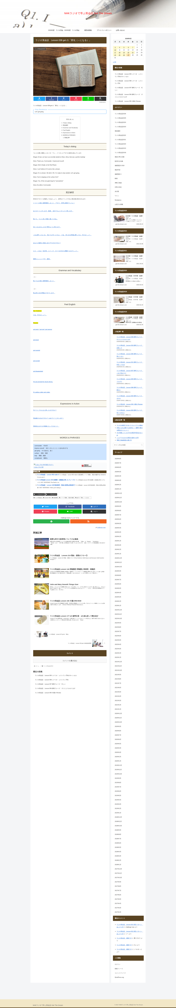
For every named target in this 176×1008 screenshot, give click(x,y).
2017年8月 (118, 886)
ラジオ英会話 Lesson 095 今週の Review (48, 692)
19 (124, 52)
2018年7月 (118, 838)
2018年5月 (118, 847)
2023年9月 (118, 571)
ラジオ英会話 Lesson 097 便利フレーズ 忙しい (50, 684)
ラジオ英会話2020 (120, 144)
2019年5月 (118, 795)
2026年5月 (118, 471)
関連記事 (67, 137)
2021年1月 (118, 709)
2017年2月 (118, 912)
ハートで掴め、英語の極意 (67, 497)
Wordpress (118, 200)
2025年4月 (118, 528)
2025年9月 (118, 506)
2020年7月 (118, 735)
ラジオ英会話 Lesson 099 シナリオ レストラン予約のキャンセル (56, 675)
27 (128, 55)
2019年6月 (118, 791)
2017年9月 (118, 882)
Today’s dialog (67, 123)
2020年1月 (118, 761)
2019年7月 (118, 787)
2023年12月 (118, 558)
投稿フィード (119, 968)
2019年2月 (118, 808)
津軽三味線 (118, 183)
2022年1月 (118, 657)
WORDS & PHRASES (69, 135)
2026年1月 (118, 489)
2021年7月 (118, 683)
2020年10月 (118, 722)
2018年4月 (118, 851)
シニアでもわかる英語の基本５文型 (128, 438)
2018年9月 (118, 830)
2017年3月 (118, 908)
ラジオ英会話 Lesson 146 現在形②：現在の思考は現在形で (56, 485)
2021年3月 (118, 700)
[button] (141, 445)
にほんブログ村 (38, 467)
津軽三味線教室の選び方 (124, 440)
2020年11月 (118, 718)
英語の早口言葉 (119, 157)
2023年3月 (118, 597)
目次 (67, 119)
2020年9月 (118, 726)
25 (119, 55)
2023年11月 (118, 562)
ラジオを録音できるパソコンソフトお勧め (130, 425)
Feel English (66, 130)
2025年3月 (118, 532)
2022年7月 (118, 631)
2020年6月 (118, 739)
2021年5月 (118, 692)
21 (132, 52)
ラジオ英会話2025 (120, 118)
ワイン (117, 195)
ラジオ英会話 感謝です (124, 938)
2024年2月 (118, 549)
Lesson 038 (48, 497)
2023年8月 (118, 575)
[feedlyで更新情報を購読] (51, 521)
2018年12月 (118, 817)
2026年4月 (118, 476)
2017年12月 (118, 869)
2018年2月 (118, 860)
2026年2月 (118, 484)
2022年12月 (118, 610)
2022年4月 (118, 644)
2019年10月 (118, 774)
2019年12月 (118, 765)
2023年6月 (118, 584)
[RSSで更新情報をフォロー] (88, 521)
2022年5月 (118, 640)
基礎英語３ (118, 174)
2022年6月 (118, 636)
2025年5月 (118, 523)
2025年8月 (118, 510)
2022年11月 (118, 614)
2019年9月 (118, 778)
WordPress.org (119, 977)
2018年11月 (118, 821)
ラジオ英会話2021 (120, 139)
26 (124, 55)
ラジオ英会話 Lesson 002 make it (48, 474)
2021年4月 (118, 696)
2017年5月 (118, 899)
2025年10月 (118, 502)
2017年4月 (118, 903)
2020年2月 (118, 756)
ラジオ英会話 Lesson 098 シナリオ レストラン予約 (51, 680)
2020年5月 (118, 743)
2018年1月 (118, 864)
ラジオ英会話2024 (120, 122)
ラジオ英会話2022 (39, 494)
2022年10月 (118, 618)
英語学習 (117, 170)
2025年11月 (118, 497)
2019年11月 (118, 769)
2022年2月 (118, 653)
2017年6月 (118, 895)
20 (128, 52)
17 (115, 52)
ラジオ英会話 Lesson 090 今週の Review (130, 404)
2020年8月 (118, 730)
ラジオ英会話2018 (52, 494)
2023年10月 (118, 566)
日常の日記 (118, 187)
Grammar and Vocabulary (70, 127)
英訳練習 (65, 125)
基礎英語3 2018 (119, 165)
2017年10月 (118, 877)
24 (115, 55)
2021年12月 (118, 661)
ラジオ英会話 (38, 497)
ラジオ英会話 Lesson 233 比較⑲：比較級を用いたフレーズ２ (56, 480)
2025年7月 (118, 515)
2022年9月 (118, 623)
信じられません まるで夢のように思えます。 (47, 227)
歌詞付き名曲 (119, 161)
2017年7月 (118, 890)
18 (119, 52)
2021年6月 (118, 687)
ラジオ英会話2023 (120, 126)
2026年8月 (118, 458)
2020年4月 (118, 748)
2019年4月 (118, 800)
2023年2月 (118, 601)
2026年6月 (118, 467)
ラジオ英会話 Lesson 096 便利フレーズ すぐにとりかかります (55, 688)
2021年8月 (118, 679)
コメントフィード (120, 973)
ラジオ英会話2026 (120, 113)
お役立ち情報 (119, 204)
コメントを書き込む (69, 661)
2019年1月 (118, 813)
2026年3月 (118, 480)
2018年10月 (118, 825)
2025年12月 (118, 493)
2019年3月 (118, 804)
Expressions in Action (69, 132)
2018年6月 (118, 843)
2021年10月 (118, 670)
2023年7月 (118, 579)
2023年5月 (118, 588)
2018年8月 (118, 834)
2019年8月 (118, 782)
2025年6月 (118, 519)
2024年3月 (118, 545)
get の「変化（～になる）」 (84, 497)
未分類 (117, 191)
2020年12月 (118, 713)
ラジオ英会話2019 (120, 148)
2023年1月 (118, 605)
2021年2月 (118, 705)
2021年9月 (118, 674)
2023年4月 (118, 592)
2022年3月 (118, 648)
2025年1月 (118, 541)
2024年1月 (118, 553)
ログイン (117, 964)
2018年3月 (118, 856)
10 (115, 50)
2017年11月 (118, 873)
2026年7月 (118, 463)
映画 (116, 178)
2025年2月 (118, 536)
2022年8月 (118, 627)
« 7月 (114, 62)
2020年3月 (118, 752)
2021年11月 (118, 666)
